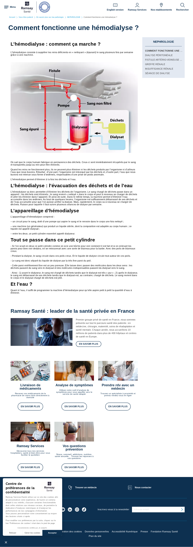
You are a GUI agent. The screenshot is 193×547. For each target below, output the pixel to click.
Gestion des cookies (71, 531)
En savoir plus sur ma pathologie (50, 17)
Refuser (12, 533)
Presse (144, 531)
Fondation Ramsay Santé (164, 531)
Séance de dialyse (157, 73)
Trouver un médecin (86, 487)
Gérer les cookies (32, 533)
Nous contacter (143, 487)
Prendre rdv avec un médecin (118, 386)
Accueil (12, 17)
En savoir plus (88, 344)
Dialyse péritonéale (159, 55)
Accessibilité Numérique (125, 531)
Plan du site (95, 536)
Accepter (52, 533)
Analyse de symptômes (74, 385)
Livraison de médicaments (30, 386)
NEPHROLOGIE (73, 17)
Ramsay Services (30, 446)
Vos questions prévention (74, 447)
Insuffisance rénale (159, 69)
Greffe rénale (155, 64)
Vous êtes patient (26, 17)
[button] (6, 542)
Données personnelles (97, 531)
